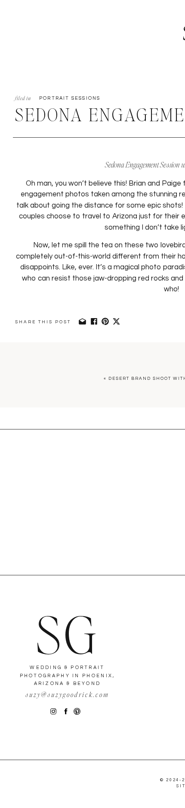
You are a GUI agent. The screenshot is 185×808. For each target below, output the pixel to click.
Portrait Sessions (69, 98)
